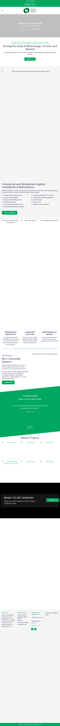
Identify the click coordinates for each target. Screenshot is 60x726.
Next (31, 427)
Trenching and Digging (23, 622)
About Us (30, 59)
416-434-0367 (30, 1)
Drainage (19, 620)
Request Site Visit (35, 28)
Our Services (24, 28)
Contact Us (53, 500)
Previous (28, 427)
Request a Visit (30, 4)
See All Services (9, 212)
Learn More (8, 382)
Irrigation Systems (22, 615)
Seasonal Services (21, 624)
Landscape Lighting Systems (22, 617)
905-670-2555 (36, 625)
